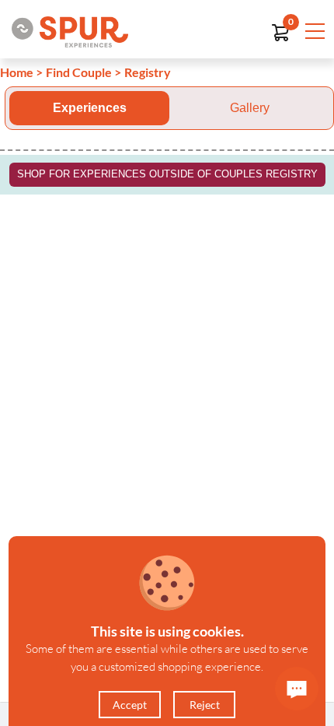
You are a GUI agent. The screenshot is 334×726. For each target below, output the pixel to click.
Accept (130, 704)
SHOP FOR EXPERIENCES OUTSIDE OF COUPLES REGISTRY (167, 174)
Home (16, 72)
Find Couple (79, 72)
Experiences (90, 107)
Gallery (250, 107)
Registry (147, 72)
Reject (205, 704)
